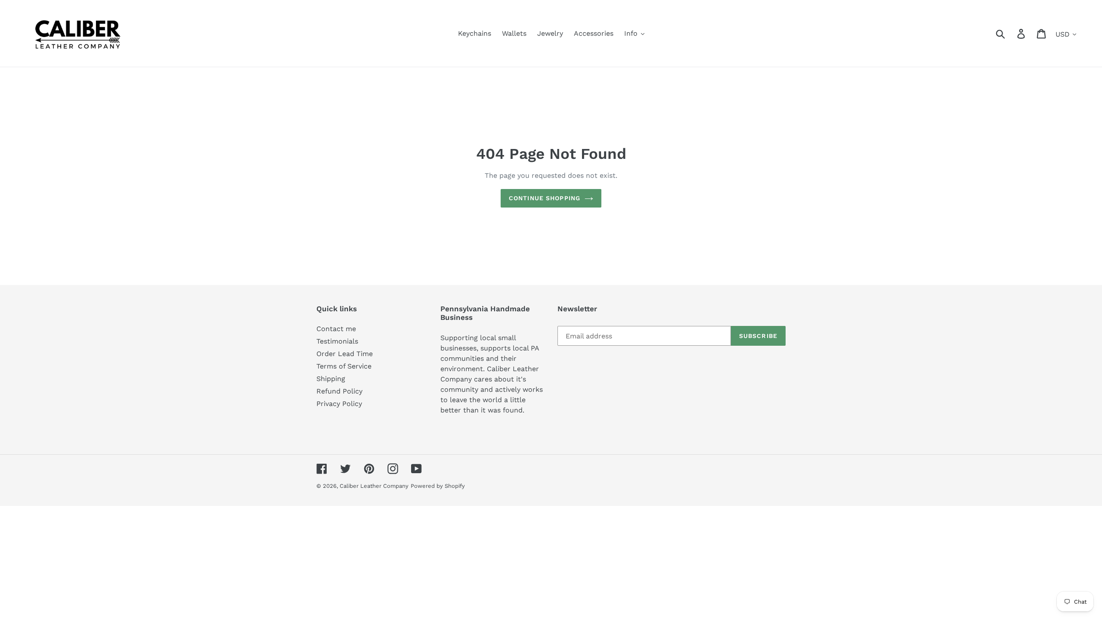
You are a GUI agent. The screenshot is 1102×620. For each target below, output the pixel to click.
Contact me (336, 329)
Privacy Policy (339, 404)
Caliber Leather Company (374, 486)
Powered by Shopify (438, 486)
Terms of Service (343, 366)
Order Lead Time (344, 354)
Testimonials (337, 341)
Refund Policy (339, 391)
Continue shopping (544, 198)
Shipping (330, 379)
